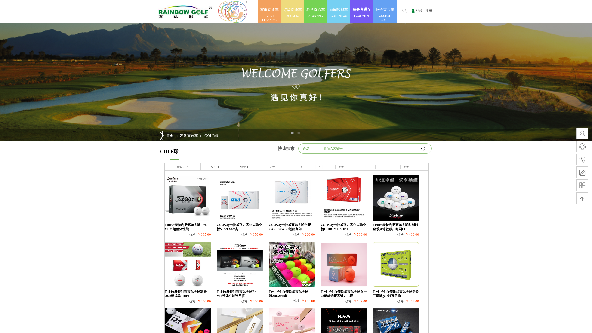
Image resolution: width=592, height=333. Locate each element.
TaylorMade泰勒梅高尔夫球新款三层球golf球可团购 (396, 294)
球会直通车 (385, 10)
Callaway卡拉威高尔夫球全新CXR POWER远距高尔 (290, 227)
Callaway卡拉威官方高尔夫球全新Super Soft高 (239, 227)
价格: (193, 234)
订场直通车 (292, 10)
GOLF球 (211, 136)
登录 (419, 10)
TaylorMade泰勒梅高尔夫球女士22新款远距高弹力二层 (344, 294)
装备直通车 (362, 9)
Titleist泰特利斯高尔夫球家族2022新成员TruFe (186, 294)
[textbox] (397, 10)
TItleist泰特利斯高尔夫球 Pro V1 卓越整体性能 (186, 227)
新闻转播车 (339, 10)
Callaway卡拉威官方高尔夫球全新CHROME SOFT (343, 227)
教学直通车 (315, 10)
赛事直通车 (269, 10)
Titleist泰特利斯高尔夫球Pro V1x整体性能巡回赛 (237, 294)
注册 (429, 10)
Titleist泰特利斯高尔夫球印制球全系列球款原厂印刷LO (395, 227)
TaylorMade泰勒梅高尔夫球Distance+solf (288, 293)
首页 (169, 136)
